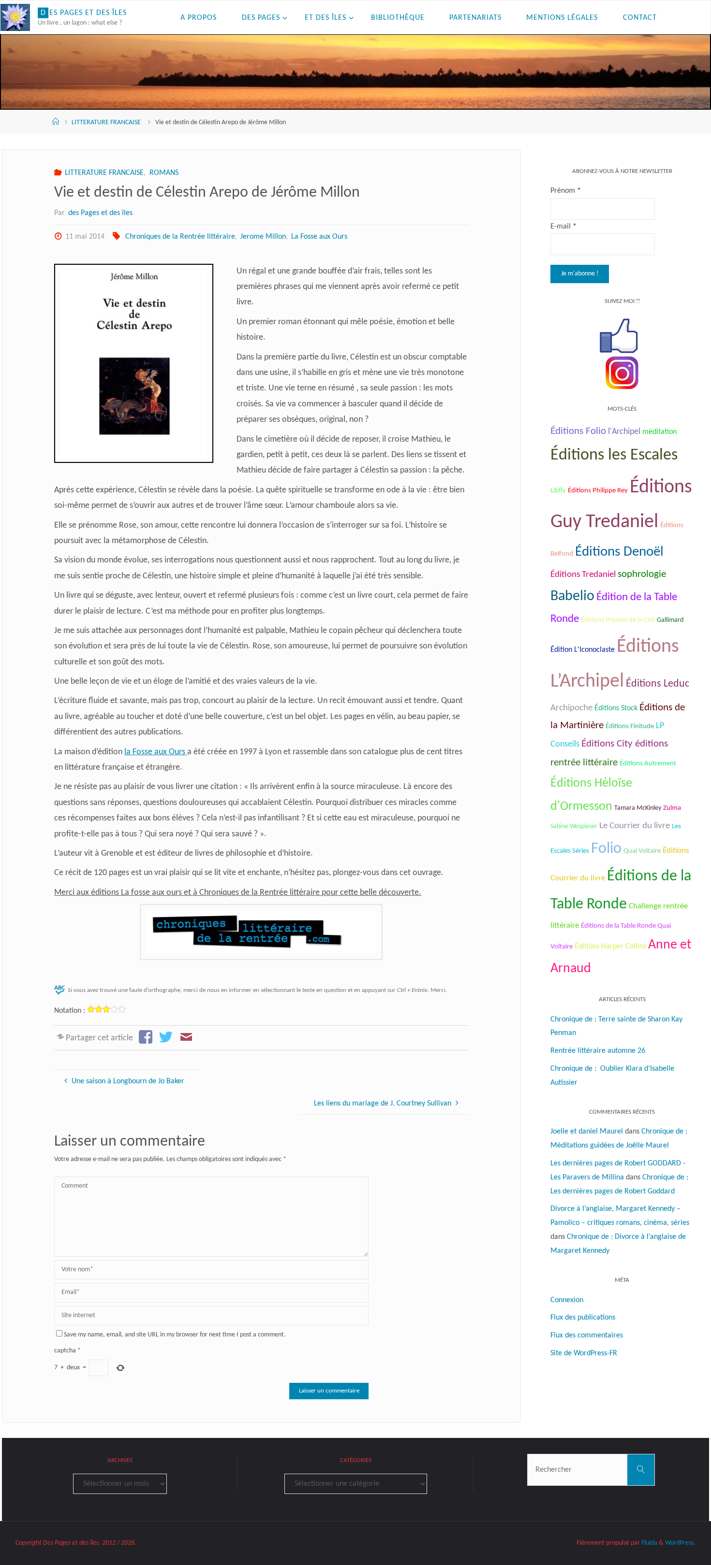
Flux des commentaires (586, 1335)
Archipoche (571, 708)
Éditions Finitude (630, 726)
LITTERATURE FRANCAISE (106, 122)
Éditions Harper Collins (610, 946)
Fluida (648, 1543)
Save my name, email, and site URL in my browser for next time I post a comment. (175, 1334)
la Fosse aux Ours (155, 752)
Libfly (558, 490)
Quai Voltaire (642, 851)
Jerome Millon (263, 237)
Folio (606, 849)
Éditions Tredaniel (583, 574)
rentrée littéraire (584, 763)
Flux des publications (582, 1317)
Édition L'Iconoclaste (582, 650)
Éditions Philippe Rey (598, 490)
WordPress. (680, 1543)
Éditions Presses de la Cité (618, 620)
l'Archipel (624, 432)
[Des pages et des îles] (15, 17)
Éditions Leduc (657, 684)
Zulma (672, 808)
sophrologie (642, 574)
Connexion (566, 1300)
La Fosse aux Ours (319, 237)
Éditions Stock (615, 708)
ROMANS (163, 173)
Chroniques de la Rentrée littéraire (180, 237)
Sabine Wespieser (573, 826)
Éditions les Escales (614, 455)
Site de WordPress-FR (583, 1353)
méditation (659, 432)
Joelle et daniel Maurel (586, 1131)
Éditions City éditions (624, 744)
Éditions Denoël (619, 552)
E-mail (563, 226)
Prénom (565, 191)
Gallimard (670, 620)
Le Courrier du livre (634, 826)
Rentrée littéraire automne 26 (597, 1051)
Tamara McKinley (637, 808)
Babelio (572, 596)
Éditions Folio (578, 431)
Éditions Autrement (648, 763)
